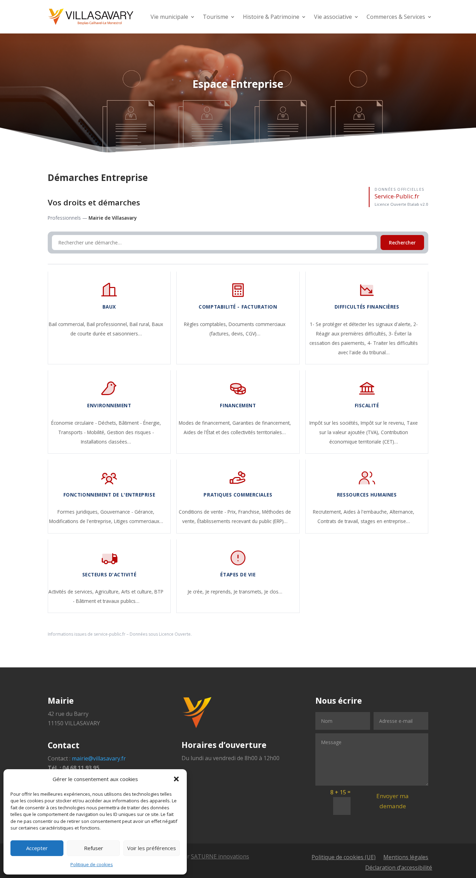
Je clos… (273, 591)
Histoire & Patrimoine (271, 17)
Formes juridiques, (78, 511)
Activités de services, (71, 591)
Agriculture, (108, 591)
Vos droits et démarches (94, 202)
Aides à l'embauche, (367, 511)
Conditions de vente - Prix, (208, 511)
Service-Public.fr (397, 196)
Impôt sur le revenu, (384, 422)
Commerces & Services (396, 17)
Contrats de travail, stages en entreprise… (363, 521)
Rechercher (402, 242)
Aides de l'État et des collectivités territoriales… (235, 432)
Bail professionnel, (108, 324)
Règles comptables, (206, 324)
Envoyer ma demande (392, 801)
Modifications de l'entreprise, (81, 521)
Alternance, (402, 511)
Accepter (37, 848)
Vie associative (333, 17)
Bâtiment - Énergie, (140, 422)
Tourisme (215, 17)
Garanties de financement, (261, 422)
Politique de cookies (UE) (344, 858)
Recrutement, (328, 511)
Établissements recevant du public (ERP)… (242, 521)
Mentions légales (405, 858)
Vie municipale (169, 17)
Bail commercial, (68, 324)
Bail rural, (141, 324)
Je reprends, (219, 591)
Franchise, (250, 511)
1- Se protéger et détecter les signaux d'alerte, (361, 324)
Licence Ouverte (175, 634)
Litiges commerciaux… (138, 521)
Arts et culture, (137, 591)
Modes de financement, (205, 422)
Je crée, (196, 591)
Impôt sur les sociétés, (335, 422)
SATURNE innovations (220, 856)
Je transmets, (248, 591)
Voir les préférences (151, 848)
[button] (176, 778)
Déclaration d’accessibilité (398, 868)
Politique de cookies (91, 864)
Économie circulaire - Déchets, (85, 422)
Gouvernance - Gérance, (127, 511)
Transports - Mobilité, (82, 432)
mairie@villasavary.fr (99, 758)
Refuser (93, 848)
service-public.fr (109, 634)
